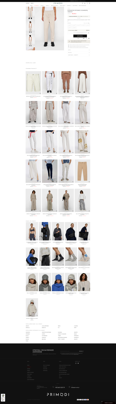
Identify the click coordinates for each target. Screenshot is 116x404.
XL (69, 27)
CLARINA (76, 325)
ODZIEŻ (31, 5)
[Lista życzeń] (40, 93)
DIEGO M (44, 327)
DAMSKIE (27, 3)
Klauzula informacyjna (63, 370)
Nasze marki (45, 368)
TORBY (59, 335)
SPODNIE (28, 333)
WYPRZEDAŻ (44, 335)
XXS (69, 25)
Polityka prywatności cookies (64, 374)
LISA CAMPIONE (45, 325)
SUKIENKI (60, 332)
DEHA (59, 325)
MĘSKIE (32, 3)
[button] (108, 403)
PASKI (27, 340)
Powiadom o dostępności (80, 36)
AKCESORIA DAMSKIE (62, 337)
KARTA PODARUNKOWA (82, 5)
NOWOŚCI (42, 5)
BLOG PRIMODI (75, 5)
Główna (69, 7)
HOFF (75, 327)
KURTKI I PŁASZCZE (62, 333)
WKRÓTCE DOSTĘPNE (54, 5)
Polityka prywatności (63, 372)
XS (74, 25)
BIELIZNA (44, 339)
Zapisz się (80, 351)
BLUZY (27, 335)
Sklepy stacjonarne (46, 365)
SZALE (75, 333)
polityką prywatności (76, 354)
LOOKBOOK (69, 5)
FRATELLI (28, 327)
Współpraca (45, 370)
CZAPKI (43, 333)
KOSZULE (44, 337)
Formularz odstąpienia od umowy (65, 365)
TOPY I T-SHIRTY (61, 339)
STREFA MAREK (62, 5)
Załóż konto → (88, 30)
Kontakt (60, 377)
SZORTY (27, 337)
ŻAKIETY (76, 339)
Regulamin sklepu (62, 368)
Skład (70, 52)
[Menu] (4, 394)
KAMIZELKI (76, 337)
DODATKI (47, 5)
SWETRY (76, 332)
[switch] (3, 400)
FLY (59, 327)
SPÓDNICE (76, 335)
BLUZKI (27, 339)
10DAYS (27, 325)
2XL (74, 27)
